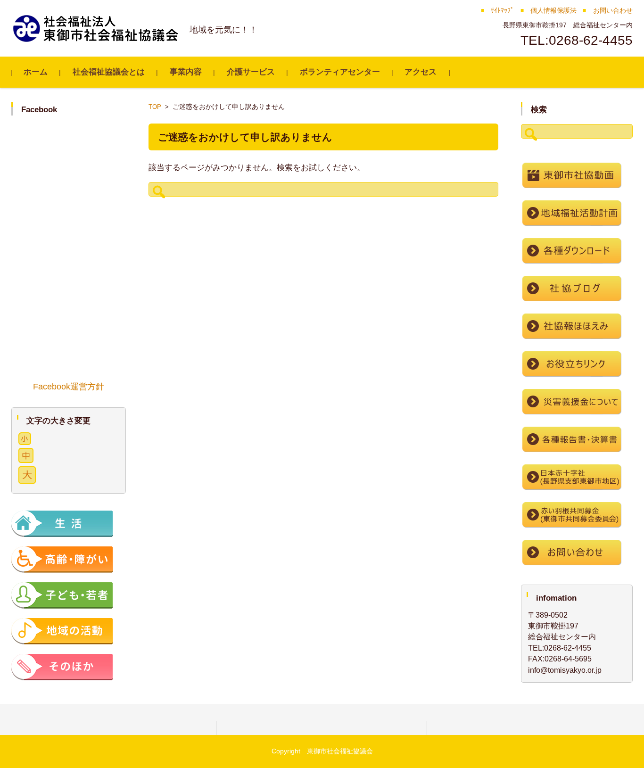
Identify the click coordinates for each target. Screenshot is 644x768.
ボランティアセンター (340, 71)
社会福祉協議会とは (109, 71)
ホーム (36, 71)
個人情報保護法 (553, 10)
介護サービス (251, 71)
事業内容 (186, 71)
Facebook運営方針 (68, 386)
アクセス (421, 71)
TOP (155, 106)
